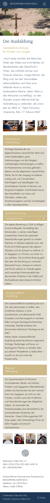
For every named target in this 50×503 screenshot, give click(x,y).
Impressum (16, 499)
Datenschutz (25, 499)
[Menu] (44, 4)
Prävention (7, 499)
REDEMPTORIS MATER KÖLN (23, 3)
